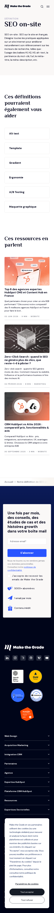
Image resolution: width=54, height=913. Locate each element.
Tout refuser (27, 900)
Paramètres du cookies (27, 884)
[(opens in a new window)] (7, 658)
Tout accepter (27, 892)
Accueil (8, 481)
